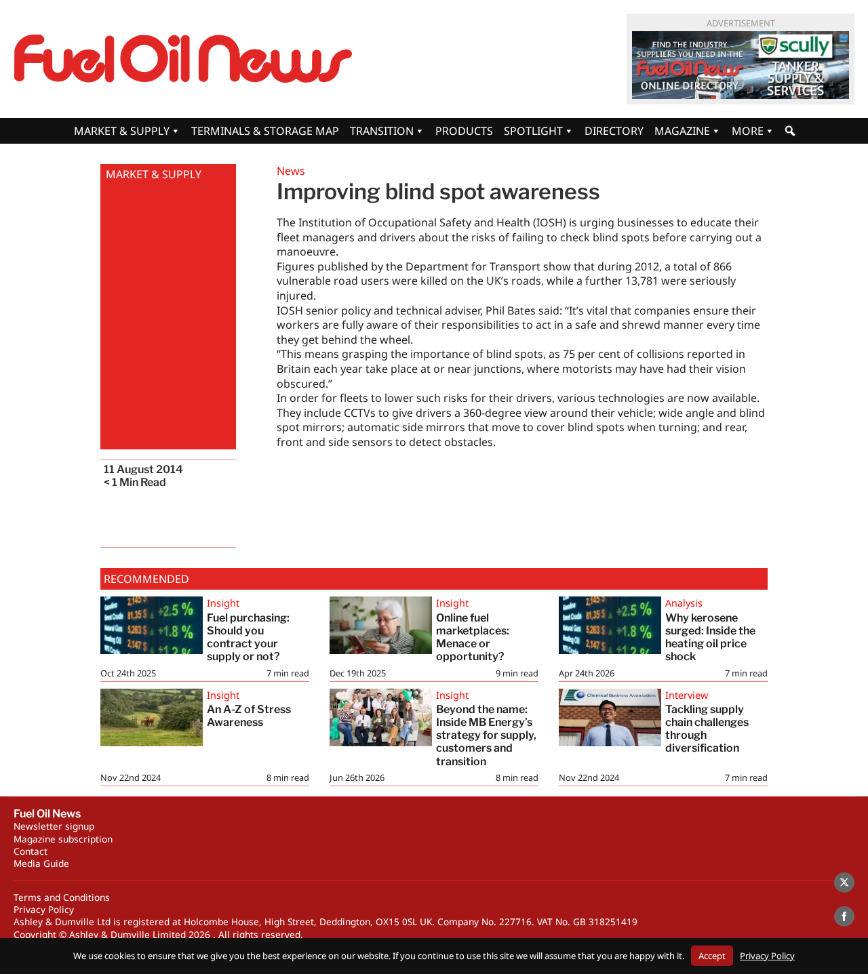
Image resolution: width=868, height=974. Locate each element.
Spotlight (533, 130)
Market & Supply (122, 130)
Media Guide (41, 863)
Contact (30, 851)
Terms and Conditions (62, 897)
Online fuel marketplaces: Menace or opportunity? (473, 637)
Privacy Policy (44, 909)
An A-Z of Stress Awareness (249, 716)
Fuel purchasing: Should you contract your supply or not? (248, 637)
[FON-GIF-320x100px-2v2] (740, 65)
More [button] (748, 130)
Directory (614, 130)
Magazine (682, 130)
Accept (712, 956)
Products (464, 130)
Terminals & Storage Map (265, 130)
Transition (382, 130)
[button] (790, 131)
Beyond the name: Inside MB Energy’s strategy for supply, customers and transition (486, 735)
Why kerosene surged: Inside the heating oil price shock (710, 637)
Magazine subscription (63, 838)
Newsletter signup (54, 825)
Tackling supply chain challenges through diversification (707, 729)
